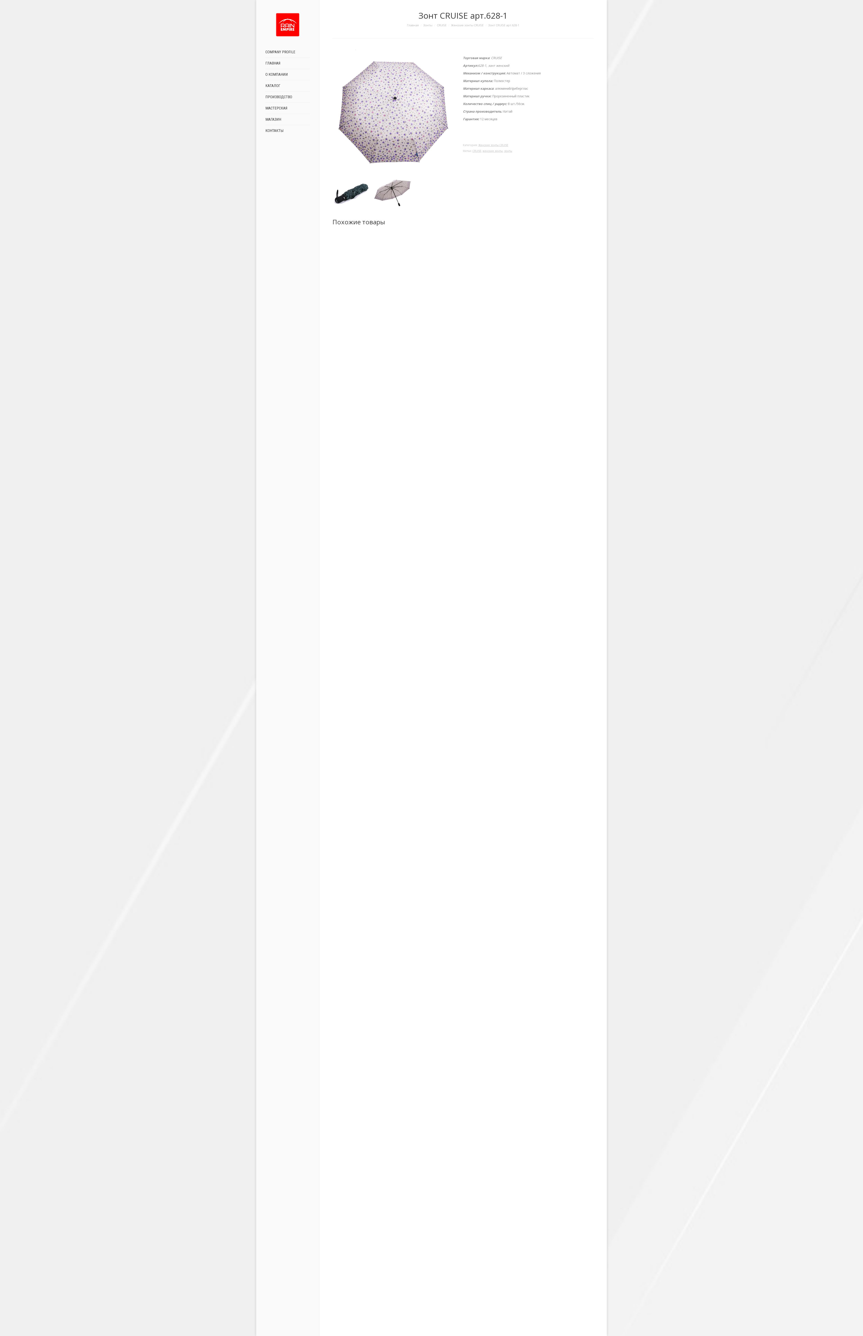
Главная (413, 25)
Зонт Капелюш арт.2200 (463, 1048)
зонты (508, 151)
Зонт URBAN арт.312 (463, 1321)
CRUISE (442, 25)
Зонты (427, 25)
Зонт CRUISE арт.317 (463, 501)
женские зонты (493, 151)
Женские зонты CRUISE (467, 25)
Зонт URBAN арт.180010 (463, 774)
